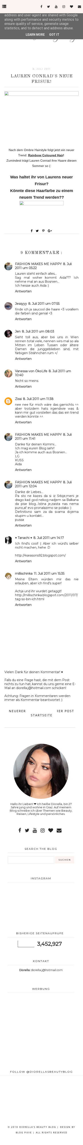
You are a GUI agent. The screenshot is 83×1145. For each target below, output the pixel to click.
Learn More (35, 34)
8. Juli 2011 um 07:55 (44, 304)
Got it (54, 34)
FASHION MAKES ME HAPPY (38, 264)
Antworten (23, 291)
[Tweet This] (38, 231)
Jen (18, 331)
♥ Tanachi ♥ (23, 538)
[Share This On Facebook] (32, 231)
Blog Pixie (24, 1132)
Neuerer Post (23, 711)
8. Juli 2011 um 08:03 (38, 331)
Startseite (41, 715)
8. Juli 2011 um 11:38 (38, 399)
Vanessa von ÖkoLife (31, 371)
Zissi (18, 399)
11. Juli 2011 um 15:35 (49, 573)
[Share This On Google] (50, 231)
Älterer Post (60, 711)
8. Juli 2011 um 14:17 (48, 538)
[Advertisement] (41, 1031)
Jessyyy (21, 304)
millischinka (24, 573)
